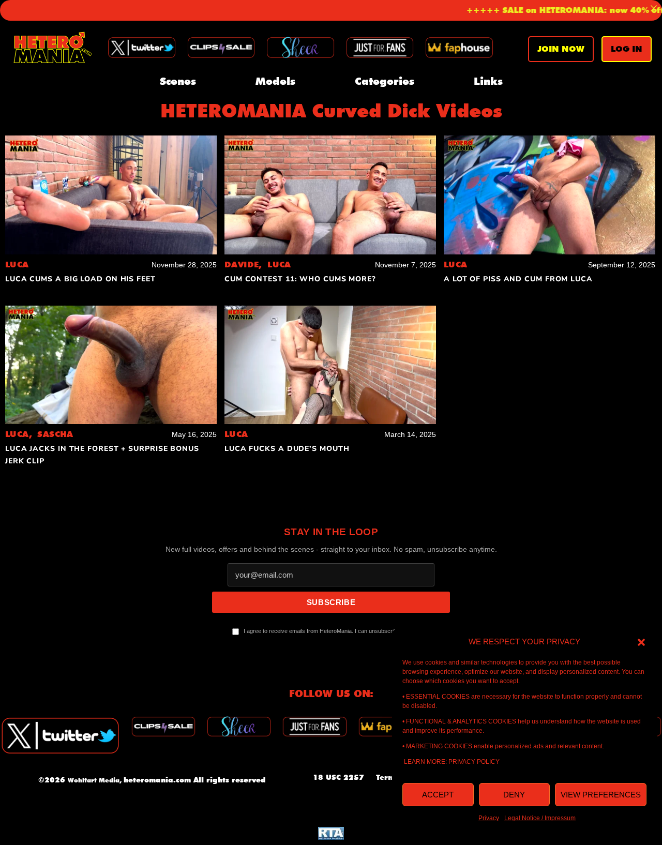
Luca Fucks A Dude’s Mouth (287, 449)
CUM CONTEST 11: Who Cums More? (300, 279)
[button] (641, 642)
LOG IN (626, 49)
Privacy (488, 818)
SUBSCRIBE (331, 602)
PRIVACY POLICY (474, 761)
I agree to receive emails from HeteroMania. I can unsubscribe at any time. (336, 631)
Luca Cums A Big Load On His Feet (80, 279)
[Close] (653, 8)
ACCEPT (438, 794)
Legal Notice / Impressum (540, 818)
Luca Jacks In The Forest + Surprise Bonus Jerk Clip (102, 455)
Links (488, 81)
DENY (514, 794)
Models (275, 81)
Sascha (55, 434)
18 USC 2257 (338, 777)
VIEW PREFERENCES (601, 794)
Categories (384, 81)
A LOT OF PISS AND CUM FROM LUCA (518, 279)
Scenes (178, 81)
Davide (245, 264)
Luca (17, 264)
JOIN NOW (560, 49)
